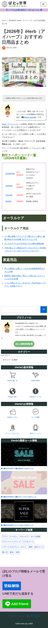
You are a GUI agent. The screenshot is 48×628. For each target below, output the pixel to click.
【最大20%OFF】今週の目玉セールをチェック (17, 468)
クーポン (13, 536)
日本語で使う (12, 397)
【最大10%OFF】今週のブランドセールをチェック (19, 497)
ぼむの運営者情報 (23, 344)
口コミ (23, 547)
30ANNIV (9, 186)
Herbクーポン (13, 417)
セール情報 (36, 417)
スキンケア (24, 536)
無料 (30, 547)
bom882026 (10, 174)
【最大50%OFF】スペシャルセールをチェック (17, 525)
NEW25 (8, 201)
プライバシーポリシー (17, 616)
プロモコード (28, 542)
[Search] (43, 309)
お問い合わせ (34, 616)
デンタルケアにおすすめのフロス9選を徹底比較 (24, 243)
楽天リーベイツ (35, 433)
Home (4, 20)
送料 (17, 552)
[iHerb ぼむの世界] (14, 4)
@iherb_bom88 (29, 117)
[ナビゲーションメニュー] (43, 4)
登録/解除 (11, 586)
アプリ (5, 536)
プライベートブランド (11, 542)
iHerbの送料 (35, 381)
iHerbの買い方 (13, 381)
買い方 (5, 552)
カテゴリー (5, 355)
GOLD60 (9, 195)
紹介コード (39, 547)
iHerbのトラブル (35, 397)
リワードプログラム (12, 433)
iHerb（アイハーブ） (10, 124)
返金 (12, 552)
